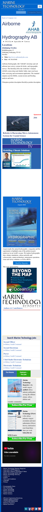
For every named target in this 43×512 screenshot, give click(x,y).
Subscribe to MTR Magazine (11, 470)
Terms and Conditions (9, 479)
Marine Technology (8, 491)
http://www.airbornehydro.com (18, 57)
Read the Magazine (22, 263)
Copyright (6, 480)
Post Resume (10, 372)
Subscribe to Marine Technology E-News (15, 471)
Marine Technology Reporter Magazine (14, 468)
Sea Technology (8, 488)
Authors (5, 477)
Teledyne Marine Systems (10, 499)
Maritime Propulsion (9, 503)
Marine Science (7, 494)
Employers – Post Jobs (24, 373)
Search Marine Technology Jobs (21, 337)
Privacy (5, 482)
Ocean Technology (8, 489)
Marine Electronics (8, 504)
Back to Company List (9, 18)
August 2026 (22, 205)
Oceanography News (9, 486)
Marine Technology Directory (11, 474)
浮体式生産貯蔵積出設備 (10, 501)
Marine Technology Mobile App (12, 473)
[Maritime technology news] (13, 7)
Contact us (6, 476)
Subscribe (22, 405)
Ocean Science (7, 492)
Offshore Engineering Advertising (12, 498)
